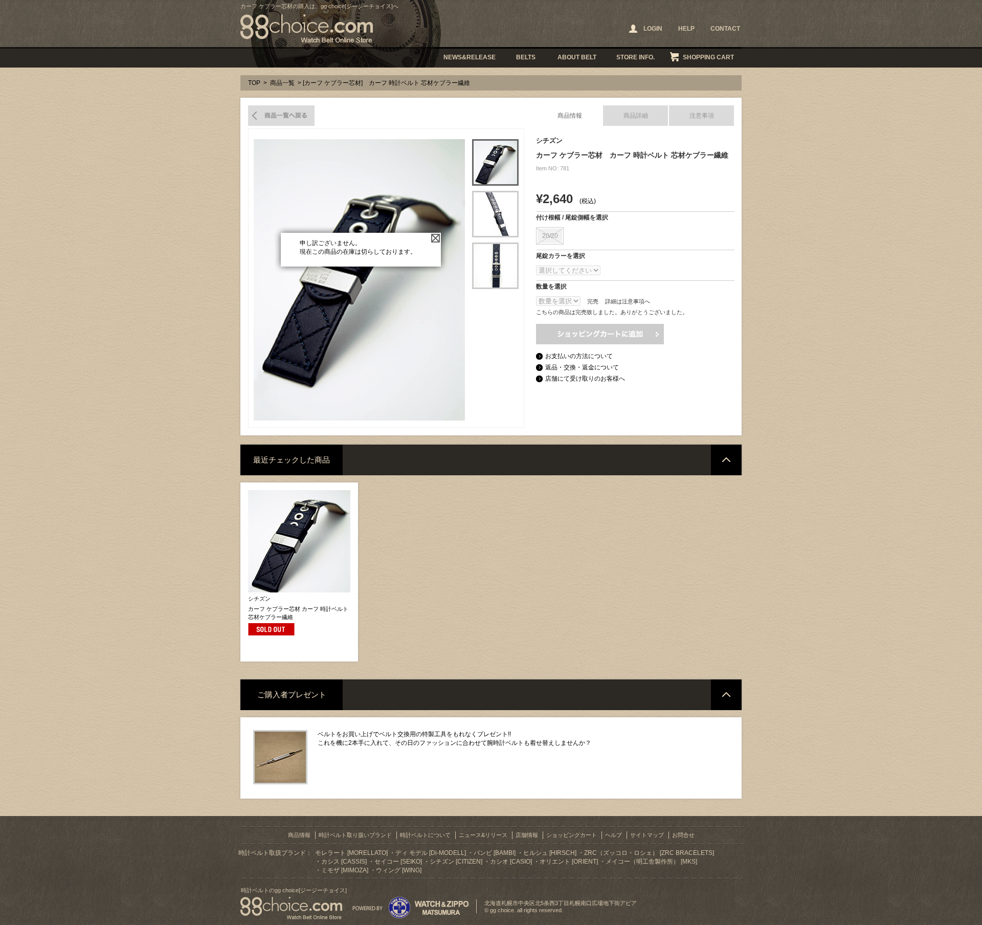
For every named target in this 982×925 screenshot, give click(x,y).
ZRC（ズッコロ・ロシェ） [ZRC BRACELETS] (649, 852)
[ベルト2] (495, 214)
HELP (686, 28)
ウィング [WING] (398, 870)
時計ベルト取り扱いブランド (355, 835)
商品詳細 (635, 115)
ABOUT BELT (576, 57)
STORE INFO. (635, 57)
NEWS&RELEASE (469, 57)
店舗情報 (527, 835)
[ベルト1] (495, 162)
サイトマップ (647, 835)
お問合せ (683, 835)
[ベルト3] (495, 266)
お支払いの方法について (579, 356)
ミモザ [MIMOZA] (344, 870)
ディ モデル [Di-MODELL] (430, 852)
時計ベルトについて (425, 835)
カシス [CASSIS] (344, 861)
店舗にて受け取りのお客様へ (585, 378)
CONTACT (725, 28)
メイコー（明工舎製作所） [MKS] (651, 861)
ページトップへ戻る (726, 460)
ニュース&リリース (483, 835)
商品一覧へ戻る (281, 115)
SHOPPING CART (708, 57)
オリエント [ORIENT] (569, 861)
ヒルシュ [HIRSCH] (549, 852)
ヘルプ (613, 835)
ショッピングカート (571, 835)
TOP (254, 82)
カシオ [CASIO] (511, 861)
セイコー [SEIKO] (398, 861)
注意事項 (701, 115)
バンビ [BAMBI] (495, 852)
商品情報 (569, 115)
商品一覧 (282, 82)
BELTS (525, 57)
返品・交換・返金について (582, 367)
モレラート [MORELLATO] (351, 852)
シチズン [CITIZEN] (456, 861)
